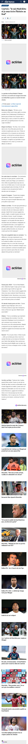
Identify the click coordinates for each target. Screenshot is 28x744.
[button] (3, 1)
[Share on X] (8, 18)
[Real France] (10, 1)
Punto (3, 22)
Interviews (5, 5)
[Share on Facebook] (5, 18)
